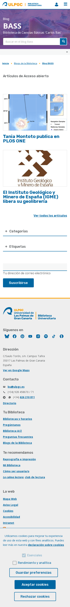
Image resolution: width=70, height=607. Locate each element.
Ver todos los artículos (50, 215)
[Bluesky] (7, 337)
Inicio (5, 63)
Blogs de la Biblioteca (25, 63)
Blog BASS (48, 63)
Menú (65, 4)
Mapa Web (10, 499)
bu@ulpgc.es (16, 386)
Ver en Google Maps (16, 370)
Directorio (9, 403)
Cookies (8, 511)
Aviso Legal (10, 505)
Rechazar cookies (35, 596)
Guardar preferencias (34, 573)
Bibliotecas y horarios (17, 419)
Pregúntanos (12, 425)
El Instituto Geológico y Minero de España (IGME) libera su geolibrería (30, 197)
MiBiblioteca (56, 4)
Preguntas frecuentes (18, 437)
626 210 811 (27, 397)
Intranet (8, 523)
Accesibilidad (11, 517)
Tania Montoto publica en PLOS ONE (31, 138)
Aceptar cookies (35, 585)
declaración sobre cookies (46, 545)
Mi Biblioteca (11, 465)
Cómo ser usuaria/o (16, 471)
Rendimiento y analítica (34, 563)
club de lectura (35, 477)
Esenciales (34, 555)
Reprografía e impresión (19, 459)
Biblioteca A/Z (12, 431)
